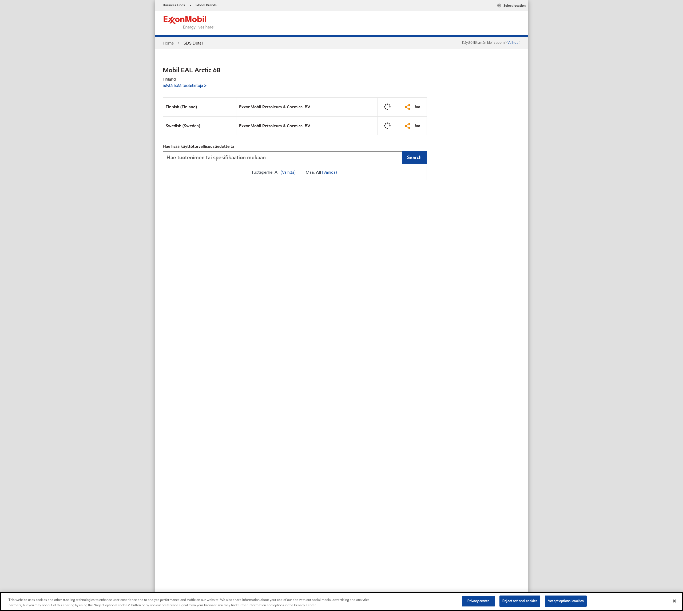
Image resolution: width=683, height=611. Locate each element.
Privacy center (478, 600)
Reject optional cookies (519, 600)
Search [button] (414, 157)
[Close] (674, 601)
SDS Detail (193, 43)
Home (168, 43)
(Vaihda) (288, 172)
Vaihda (513, 42)
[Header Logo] (189, 22)
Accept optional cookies (566, 600)
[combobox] (295, 157)
